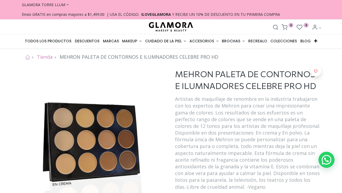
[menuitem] (48, 41)
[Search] (275, 27)
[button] (316, 41)
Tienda (45, 57)
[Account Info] (316, 27)
